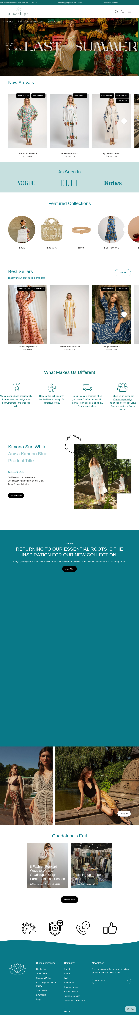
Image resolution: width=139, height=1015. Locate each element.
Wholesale (69, 982)
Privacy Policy (71, 987)
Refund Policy (71, 991)
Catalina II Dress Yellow (69, 347)
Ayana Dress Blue (111, 153)
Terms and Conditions (74, 1000)
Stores (67, 973)
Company (69, 963)
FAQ (66, 978)
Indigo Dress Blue (111, 347)
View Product (16, 495)
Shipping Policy (43, 978)
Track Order (41, 973)
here (94, 406)
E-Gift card (41, 995)
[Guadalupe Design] (18, 11)
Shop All (124, 813)
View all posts (69, 899)
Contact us (41, 969)
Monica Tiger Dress (28, 347)
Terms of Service (72, 996)
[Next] (124, 121)
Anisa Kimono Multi (28, 153)
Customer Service (46, 963)
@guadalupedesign (122, 399)
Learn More (69, 569)
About (67, 969)
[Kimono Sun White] (95, 476)
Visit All (123, 273)
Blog (38, 999)
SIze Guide (41, 990)
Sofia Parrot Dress (69, 153)
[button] (116, 12)
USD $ (67, 1012)
